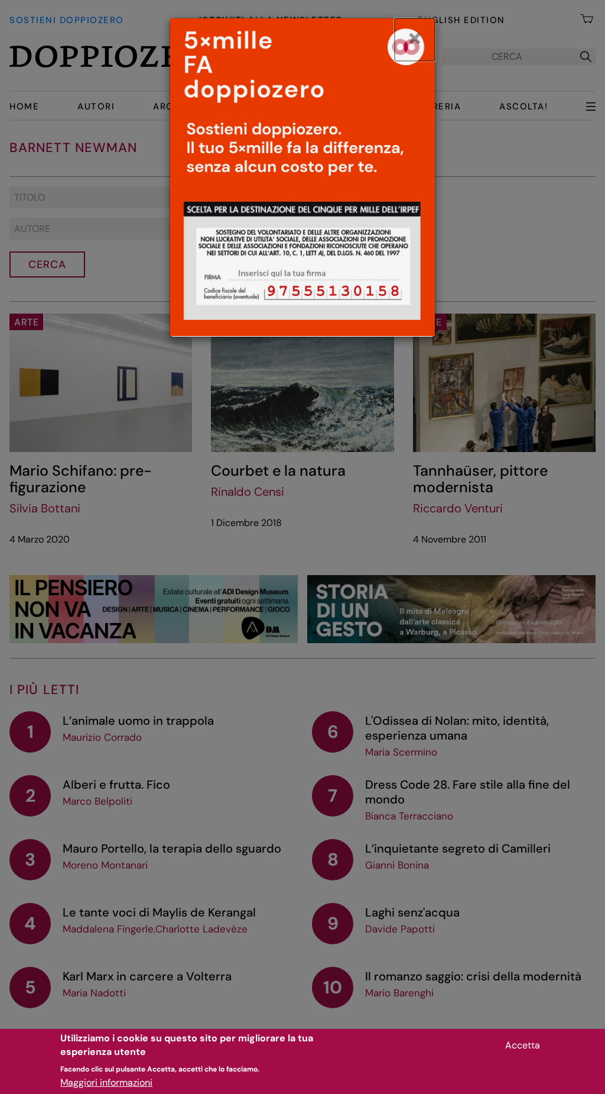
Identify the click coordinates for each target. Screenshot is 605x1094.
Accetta (522, 1045)
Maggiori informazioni (106, 1082)
